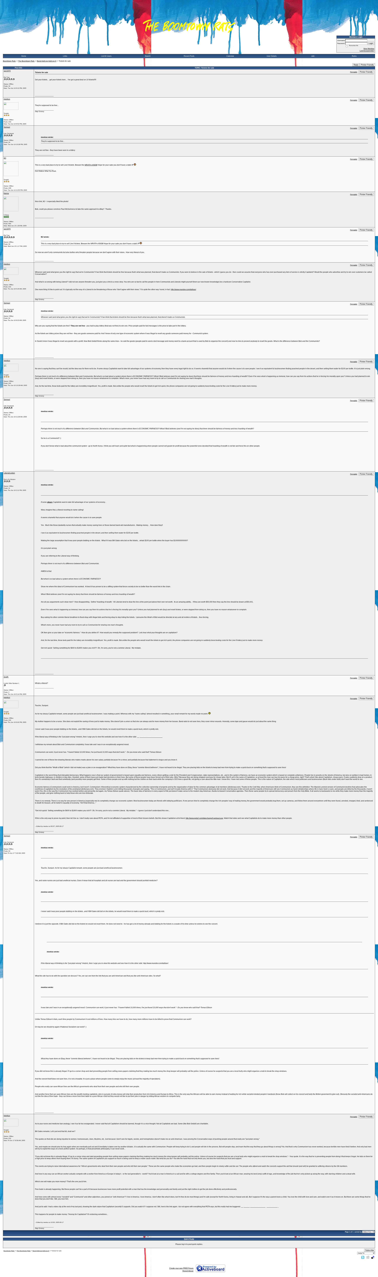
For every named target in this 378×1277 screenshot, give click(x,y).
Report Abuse (188, 1271)
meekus (7, 99)
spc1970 (7, 71)
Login (371, 43)
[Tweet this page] (362, 1257)
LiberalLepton (9, 473)
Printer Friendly (367, 65)
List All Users (106, 56)
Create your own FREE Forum (181, 1268)
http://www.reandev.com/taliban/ (183, 289)
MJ (5, 158)
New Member (369, 49)
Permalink (353, 72)
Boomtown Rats (9, 61)
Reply (356, 65)
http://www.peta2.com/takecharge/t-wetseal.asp (204, 818)
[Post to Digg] (368, 1257)
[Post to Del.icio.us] (372, 1257)
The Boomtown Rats (26, 61)
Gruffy (6, 677)
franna (6, 193)
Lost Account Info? (367, 51)
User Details (272, 56)
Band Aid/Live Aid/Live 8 (46, 61)
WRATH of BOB (91, 165)
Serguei (7, 127)
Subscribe (369, 1250)
